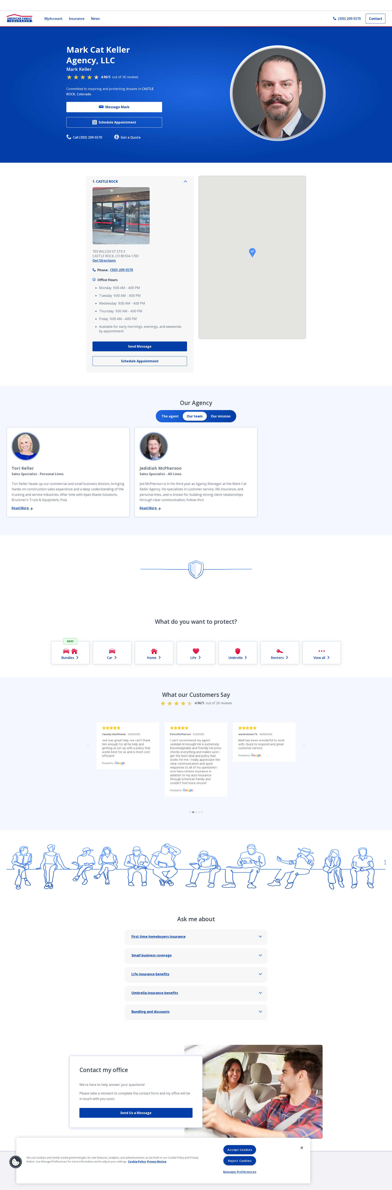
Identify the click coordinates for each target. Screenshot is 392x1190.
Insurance (77, 18)
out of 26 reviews (119, 77)
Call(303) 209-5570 (87, 137)
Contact (375, 18)
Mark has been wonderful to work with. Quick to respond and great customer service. (261, 744)
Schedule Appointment (117, 122)
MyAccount (53, 18)
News (95, 18)
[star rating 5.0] (128, 728)
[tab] (170, 416)
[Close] (301, 1147)
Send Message (139, 346)
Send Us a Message (135, 1113)
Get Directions (104, 260)
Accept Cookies (239, 1150)
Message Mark (117, 107)
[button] (252, 252)
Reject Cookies (240, 1161)
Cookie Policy (137, 1161)
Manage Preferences (239, 1172)
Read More (21, 508)
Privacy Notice (156, 1161)
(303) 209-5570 (349, 18)
